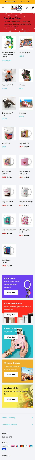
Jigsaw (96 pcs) (24, 52)
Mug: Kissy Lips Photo (24, 231)
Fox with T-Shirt (7, 85)
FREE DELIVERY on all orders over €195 (17, 1)
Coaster (22, 85)
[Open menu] (3, 8)
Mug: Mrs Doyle (7, 201)
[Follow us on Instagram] (7, 437)
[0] (31, 8)
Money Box (6, 143)
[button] (5, 38)
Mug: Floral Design (26, 201)
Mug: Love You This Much (24, 172)
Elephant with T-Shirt (7, 114)
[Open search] (27, 8)
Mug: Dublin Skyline (6, 261)
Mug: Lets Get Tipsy (9, 230)
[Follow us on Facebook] (3, 437)
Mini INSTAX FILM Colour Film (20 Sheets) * (8, 55)
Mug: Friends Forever (6, 172)
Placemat (22, 113)
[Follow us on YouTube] (10, 437)
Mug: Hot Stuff (24, 143)
